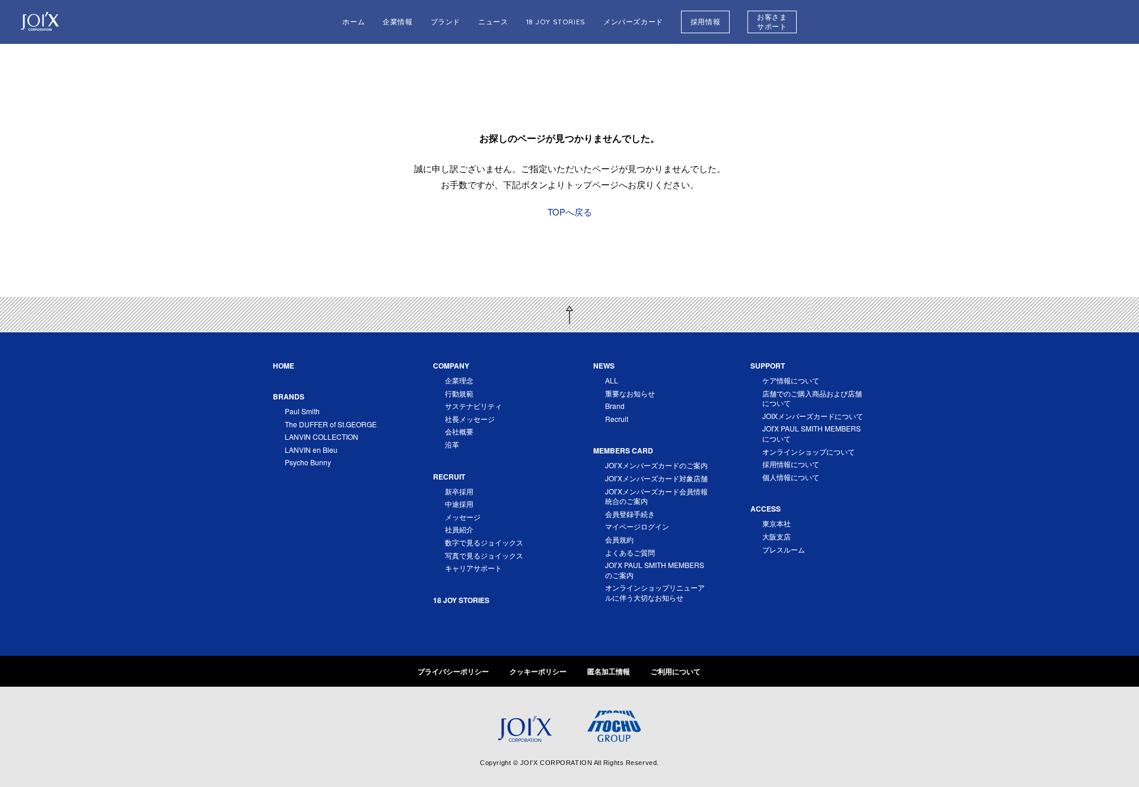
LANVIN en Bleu (311, 450)
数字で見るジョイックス (484, 542)
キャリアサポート (473, 568)
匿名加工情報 (608, 671)
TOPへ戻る (570, 211)
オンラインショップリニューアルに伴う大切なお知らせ (655, 592)
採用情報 (705, 21)
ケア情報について (790, 380)
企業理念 (459, 380)
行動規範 (459, 393)
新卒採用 (459, 491)
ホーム (353, 22)
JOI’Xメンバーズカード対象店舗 (656, 478)
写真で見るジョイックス (484, 555)
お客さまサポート (772, 21)
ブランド (445, 22)
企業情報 (397, 22)
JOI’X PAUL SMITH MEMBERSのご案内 (654, 570)
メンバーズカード (633, 22)
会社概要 (459, 431)
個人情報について (790, 477)
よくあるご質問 (630, 552)
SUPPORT (767, 365)
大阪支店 (776, 536)
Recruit (616, 419)
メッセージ (463, 517)
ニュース (493, 22)
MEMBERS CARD (623, 450)
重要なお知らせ (630, 393)
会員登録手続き (630, 514)
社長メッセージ (470, 419)
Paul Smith (302, 411)
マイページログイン (637, 526)
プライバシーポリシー (453, 671)
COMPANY (451, 365)
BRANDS (288, 396)
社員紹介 (459, 529)
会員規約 (619, 539)
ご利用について (676, 671)
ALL (611, 380)
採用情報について (790, 464)
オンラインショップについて (808, 451)
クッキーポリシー (538, 671)
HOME (283, 365)
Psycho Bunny (308, 462)
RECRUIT (449, 476)
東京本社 (776, 523)
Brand (615, 406)
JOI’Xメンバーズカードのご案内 (656, 465)
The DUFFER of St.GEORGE (331, 424)
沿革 (452, 444)
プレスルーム (783, 549)
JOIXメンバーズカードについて (812, 416)
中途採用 (459, 504)
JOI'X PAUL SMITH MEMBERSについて (811, 433)
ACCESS (765, 508)
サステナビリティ (473, 406)
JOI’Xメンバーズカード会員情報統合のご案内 (656, 496)
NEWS (604, 365)
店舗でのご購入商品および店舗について (812, 398)
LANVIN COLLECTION (321, 436)
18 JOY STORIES (556, 22)
